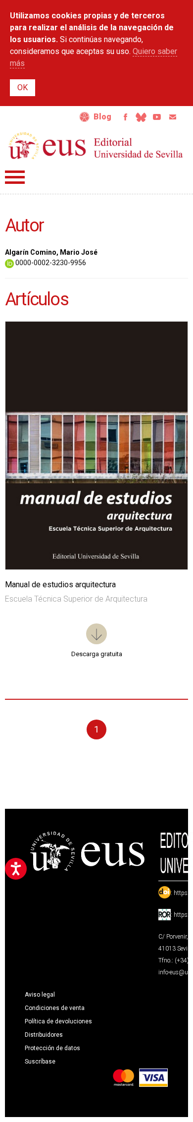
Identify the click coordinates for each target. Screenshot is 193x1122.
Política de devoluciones (58, 1021)
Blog (102, 116)
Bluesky (141, 117)
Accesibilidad (84, 117)
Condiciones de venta (55, 1008)
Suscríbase (40, 1061)
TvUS (156, 117)
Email (172, 117)
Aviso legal (40, 994)
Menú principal (15, 177)
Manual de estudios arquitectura (60, 584)
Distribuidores (44, 1034)
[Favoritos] (168, 341)
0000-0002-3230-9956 (50, 263)
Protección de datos (52, 1048)
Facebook (125, 117)
